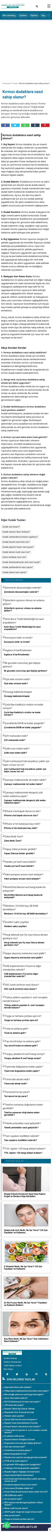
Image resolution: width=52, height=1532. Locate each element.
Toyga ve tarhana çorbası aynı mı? (19, 1519)
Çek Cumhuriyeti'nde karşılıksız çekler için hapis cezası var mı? (25, 1480)
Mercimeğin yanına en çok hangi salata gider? (24, 1394)
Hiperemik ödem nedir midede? (17, 1387)
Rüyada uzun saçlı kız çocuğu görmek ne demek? (25, 1457)
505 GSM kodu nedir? (13, 1495)
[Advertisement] (26, 48)
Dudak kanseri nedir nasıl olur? (16, 552)
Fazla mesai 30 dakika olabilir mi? (18, 1488)
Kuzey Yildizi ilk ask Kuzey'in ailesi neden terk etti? (26, 1492)
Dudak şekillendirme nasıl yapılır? (17, 567)
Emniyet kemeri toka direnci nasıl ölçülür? (22, 1427)
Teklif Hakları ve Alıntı (13, 1365)
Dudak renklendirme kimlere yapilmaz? (20, 537)
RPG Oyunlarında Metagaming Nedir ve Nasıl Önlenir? (23, 1503)
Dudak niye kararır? (11, 527)
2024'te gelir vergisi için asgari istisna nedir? (23, 1512)
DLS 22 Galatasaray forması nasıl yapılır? (22, 1402)
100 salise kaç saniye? (14, 1405)
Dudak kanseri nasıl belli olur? (16, 542)
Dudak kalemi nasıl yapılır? (14, 572)
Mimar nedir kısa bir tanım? (16, 1508)
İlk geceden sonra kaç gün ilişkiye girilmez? (23, 1443)
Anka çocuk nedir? (12, 1515)
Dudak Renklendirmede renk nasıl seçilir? (21, 562)
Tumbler (35, 125)
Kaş (43, 15)
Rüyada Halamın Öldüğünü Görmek (19, 1439)
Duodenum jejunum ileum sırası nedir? (20, 1485)
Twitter (15, 125)
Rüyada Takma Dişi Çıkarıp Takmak (19, 1409)
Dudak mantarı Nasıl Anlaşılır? (16, 532)
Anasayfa (7, 83)
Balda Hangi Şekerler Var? (15, 1454)
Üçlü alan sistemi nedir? (14, 1447)
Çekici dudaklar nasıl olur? (14, 557)
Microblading (9, 15)
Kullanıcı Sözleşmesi (12, 1362)
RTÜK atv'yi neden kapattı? (16, 1461)
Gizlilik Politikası (10, 1358)
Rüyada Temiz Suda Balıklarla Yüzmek (20, 1423)
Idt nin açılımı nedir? (13, 1499)
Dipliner (34, 15)
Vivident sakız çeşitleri (14, 1416)
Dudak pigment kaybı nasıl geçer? (18, 547)
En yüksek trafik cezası (14, 1436)
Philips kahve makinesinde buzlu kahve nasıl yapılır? (26, 1391)
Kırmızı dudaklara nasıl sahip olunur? (34, 83)
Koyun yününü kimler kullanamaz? (19, 1475)
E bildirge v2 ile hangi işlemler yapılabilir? (22, 1468)
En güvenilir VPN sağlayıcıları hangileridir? (22, 1464)
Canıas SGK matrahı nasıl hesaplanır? (20, 1419)
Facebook (5, 125)
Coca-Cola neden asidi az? (16, 1398)
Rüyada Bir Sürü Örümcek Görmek (19, 1412)
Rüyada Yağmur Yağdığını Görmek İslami (21, 1472)
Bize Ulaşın (8, 1369)
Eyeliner (23, 15)
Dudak (15, 83)
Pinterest (45, 125)
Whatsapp (25, 125)
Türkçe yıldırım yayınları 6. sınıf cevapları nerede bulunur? (25, 1431)
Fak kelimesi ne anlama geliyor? (18, 1450)
